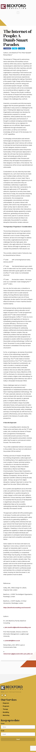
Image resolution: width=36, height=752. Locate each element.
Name (2, 723)
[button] (18, 12)
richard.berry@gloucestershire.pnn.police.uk (17, 654)
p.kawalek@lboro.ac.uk (12, 640)
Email (2, 731)
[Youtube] (5, 695)
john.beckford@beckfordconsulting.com (18, 627)
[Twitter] (2, 695)
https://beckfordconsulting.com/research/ (17, 607)
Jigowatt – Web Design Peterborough (12, 692)
